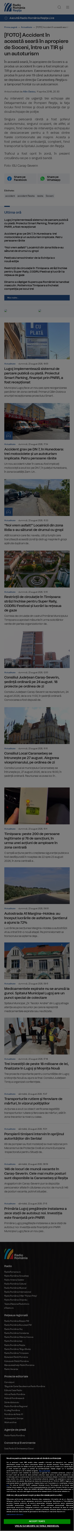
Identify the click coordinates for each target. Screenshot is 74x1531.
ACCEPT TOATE (37, 1521)
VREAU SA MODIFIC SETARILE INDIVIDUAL (37, 1526)
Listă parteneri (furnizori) (15, 1514)
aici (8, 1485)
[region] (37, 1492)
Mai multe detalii (44, 1471)
